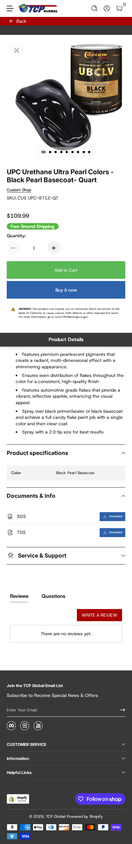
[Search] (94, 8)
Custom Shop (19, 189)
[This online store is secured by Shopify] (18, 799)
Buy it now (66, 290)
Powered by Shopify (85, 816)
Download (115, 516)
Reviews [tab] (19, 596)
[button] (94, 8)
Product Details (66, 339)
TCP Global (56, 816)
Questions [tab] (53, 596)
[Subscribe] (120, 710)
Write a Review (99, 615)
